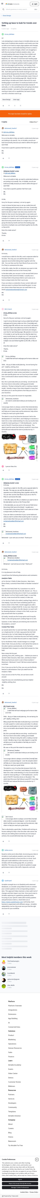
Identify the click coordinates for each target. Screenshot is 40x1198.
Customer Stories (14, 1082)
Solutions (11, 1031)
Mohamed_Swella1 (11, 128)
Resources (12, 1090)
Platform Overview (15, 1006)
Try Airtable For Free (15, 1145)
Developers (12, 1103)
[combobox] (20, 9)
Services (11, 1099)
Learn (10, 1060)
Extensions (12, 1014)
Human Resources (15, 1048)
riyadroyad (8, 881)
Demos (10, 1078)
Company (11, 1120)
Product (11, 1035)
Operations (12, 1044)
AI (9, 1023)
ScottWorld (11, 973)
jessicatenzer (11, 967)
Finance (11, 1056)
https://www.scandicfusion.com (12, 902)
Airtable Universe (14, 1116)
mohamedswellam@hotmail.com (16, 290)
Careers (11, 1128)
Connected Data (14, 1027)
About (10, 1124)
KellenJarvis (9, 850)
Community (12, 1107)
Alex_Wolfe (10, 985)
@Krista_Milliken (8, 132)
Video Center (12, 1073)
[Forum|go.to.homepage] (12, 4)
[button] (2, 4)
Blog (9, 1132)
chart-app (16, 99)
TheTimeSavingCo (13, 961)
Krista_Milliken (9, 34)
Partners (11, 1094)
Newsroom (12, 1141)
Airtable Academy (14, 1065)
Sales (10, 1052)
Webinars (11, 1086)
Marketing (12, 1039)
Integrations (12, 1010)
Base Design (7, 16)
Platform (11, 1001)
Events (10, 1069)
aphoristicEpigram (13, 979)
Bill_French (8, 309)
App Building (12, 1018)
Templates (12, 1111)
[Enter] (3, 9)
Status (10, 1137)
